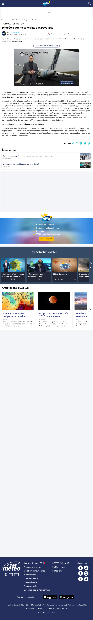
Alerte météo (30, 574)
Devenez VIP (48, 239)
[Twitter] (86, 568)
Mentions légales (13, 605)
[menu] (3, 3)
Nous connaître (31, 578)
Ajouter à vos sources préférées (60, 34)
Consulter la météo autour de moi (46, 46)
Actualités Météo (10, 20)
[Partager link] (89, 143)
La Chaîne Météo (15, 32)
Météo (2, 20)
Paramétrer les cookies (34, 608)
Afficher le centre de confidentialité (56, 608)
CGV (27, 605)
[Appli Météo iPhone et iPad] (50, 597)
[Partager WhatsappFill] (85, 143)
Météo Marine (58, 567)
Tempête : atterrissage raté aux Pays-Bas (26, 20)
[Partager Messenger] (81, 143)
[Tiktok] (86, 579)
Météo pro (57, 570)
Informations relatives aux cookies (54, 605)
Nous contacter (31, 586)
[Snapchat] (80, 573)
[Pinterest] (80, 579)
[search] (89, 3)
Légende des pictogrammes (37, 590)
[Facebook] (80, 568)
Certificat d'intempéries (34, 570)
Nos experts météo (33, 567)
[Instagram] (86, 573)
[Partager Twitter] (77, 143)
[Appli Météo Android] (66, 597)
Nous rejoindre (30, 582)
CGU (22, 605)
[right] (91, 265)
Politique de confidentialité (77, 605)
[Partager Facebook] (73, 143)
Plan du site (35, 605)
